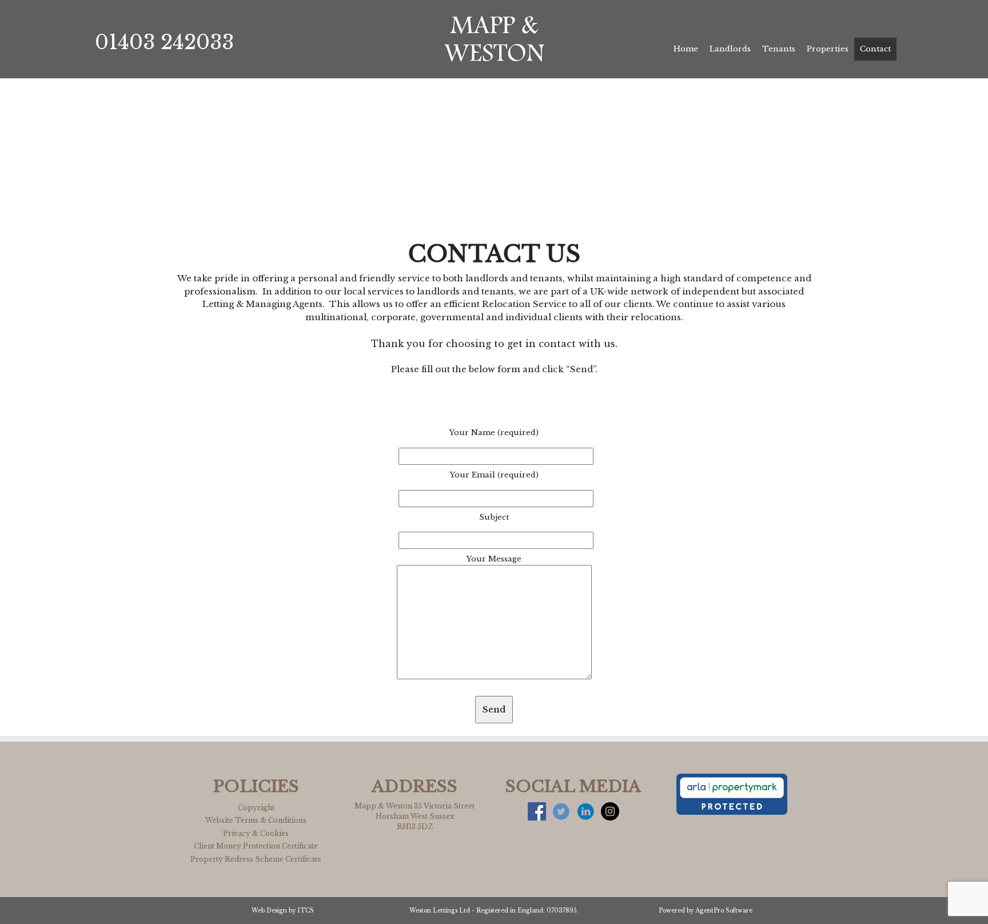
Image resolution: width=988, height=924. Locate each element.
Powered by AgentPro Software (705, 910)
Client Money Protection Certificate (256, 846)
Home (686, 49)
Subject (494, 517)
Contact (875, 49)
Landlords (730, 49)
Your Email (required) (494, 475)
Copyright (256, 807)
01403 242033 (164, 42)
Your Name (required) (494, 432)
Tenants (778, 49)
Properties (827, 49)
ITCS (305, 910)
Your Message (494, 559)
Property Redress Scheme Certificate (255, 859)
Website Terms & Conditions (255, 820)
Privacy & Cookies (256, 833)
